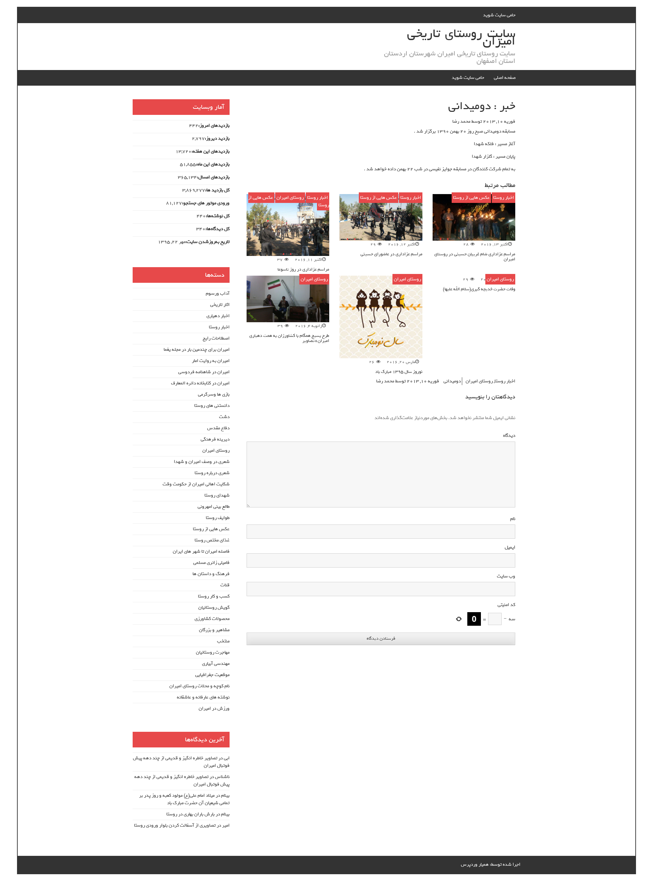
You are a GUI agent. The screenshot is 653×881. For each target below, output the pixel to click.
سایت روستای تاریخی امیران (461, 37)
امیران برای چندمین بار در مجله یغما (197, 349)
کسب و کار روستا (214, 596)
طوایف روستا (218, 518)
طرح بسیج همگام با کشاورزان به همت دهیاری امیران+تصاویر (289, 338)
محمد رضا (461, 121)
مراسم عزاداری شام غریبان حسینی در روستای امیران (474, 257)
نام (512, 519)
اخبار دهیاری (218, 316)
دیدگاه (507, 435)
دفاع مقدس (218, 428)
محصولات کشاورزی (212, 619)
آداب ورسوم (218, 293)
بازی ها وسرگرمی (214, 394)
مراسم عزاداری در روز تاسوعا (303, 269)
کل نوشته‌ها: (218, 216)
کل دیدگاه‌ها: (217, 229)
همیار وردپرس (475, 864)
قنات (225, 585)
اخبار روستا (503, 198)
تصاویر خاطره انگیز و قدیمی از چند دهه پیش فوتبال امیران (181, 762)
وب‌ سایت (506, 576)
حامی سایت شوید (499, 15)
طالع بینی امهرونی (214, 507)
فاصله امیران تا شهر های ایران (201, 551)
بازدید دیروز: (217, 138)
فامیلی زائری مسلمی (211, 563)
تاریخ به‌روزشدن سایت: (207, 242)
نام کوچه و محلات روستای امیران (199, 686)
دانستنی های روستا (212, 406)
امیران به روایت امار (211, 361)
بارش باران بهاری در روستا (190, 814)
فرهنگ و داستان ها (211, 574)
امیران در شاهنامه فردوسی (204, 372)
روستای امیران (290, 198)
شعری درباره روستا (212, 473)
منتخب (223, 641)
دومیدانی (452, 381)
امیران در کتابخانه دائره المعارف (200, 383)
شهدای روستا (217, 495)
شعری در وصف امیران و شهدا (202, 462)
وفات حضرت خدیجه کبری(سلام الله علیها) (479, 289)
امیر (226, 825)
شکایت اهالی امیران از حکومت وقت (196, 484)
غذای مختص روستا (212, 540)
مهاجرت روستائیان (213, 652)
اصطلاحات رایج (216, 338)
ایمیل (510, 547)
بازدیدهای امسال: (213, 177)
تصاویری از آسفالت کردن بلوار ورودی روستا (175, 825)
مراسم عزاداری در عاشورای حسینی (391, 254)
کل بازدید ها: (217, 190)
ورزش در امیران (214, 708)
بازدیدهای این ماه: (213, 164)
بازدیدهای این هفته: (210, 151)
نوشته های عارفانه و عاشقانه (203, 697)
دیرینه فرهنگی (215, 439)
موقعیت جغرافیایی (212, 675)
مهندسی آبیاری (216, 664)
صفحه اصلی (505, 78)
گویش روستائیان (214, 607)
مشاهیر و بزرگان (214, 630)
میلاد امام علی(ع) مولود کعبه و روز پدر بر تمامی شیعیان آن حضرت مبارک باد (184, 799)
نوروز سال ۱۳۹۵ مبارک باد (398, 371)
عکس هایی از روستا (471, 198)
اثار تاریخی (220, 305)
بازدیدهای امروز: (214, 125)
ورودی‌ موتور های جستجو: (206, 203)
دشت (224, 417)
